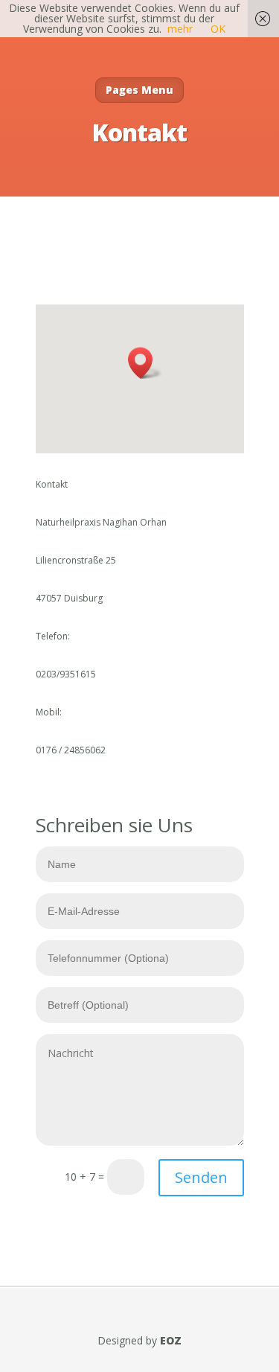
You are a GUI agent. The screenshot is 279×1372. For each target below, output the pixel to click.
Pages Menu (139, 90)
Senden (201, 1177)
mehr (180, 29)
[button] (145, 363)
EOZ (171, 1340)
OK (218, 29)
